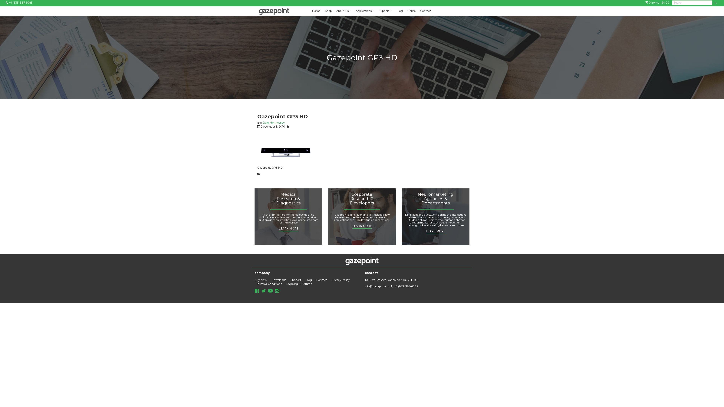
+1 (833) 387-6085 (20, 2)
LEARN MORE (288, 228)
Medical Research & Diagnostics (288, 199)
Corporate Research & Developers (362, 199)
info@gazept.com (377, 286)
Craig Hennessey (273, 122)
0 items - (658, 2)
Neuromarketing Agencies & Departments (435, 199)
